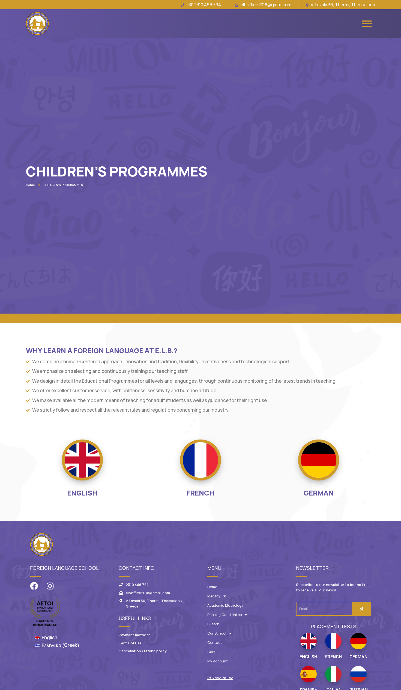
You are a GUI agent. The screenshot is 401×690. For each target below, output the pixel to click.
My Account (217, 661)
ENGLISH (82, 493)
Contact (214, 642)
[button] (220, 678)
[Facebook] (34, 586)
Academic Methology (225, 605)
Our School (216, 633)
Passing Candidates (224, 614)
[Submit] (361, 608)
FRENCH (200, 493)
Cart (211, 651)
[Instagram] (50, 586)
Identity (214, 596)
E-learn (213, 623)
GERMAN (319, 493)
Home (212, 586)
